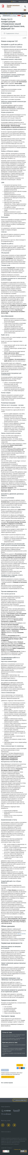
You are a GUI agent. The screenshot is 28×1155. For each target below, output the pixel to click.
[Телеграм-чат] (14, 1125)
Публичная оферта (23, 1)
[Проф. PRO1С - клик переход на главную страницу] (3, 6)
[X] (22, 1068)
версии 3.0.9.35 (21, 933)
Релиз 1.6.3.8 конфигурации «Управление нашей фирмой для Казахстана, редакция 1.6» (13, 1039)
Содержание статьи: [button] (12, 33)
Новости (5, 1070)
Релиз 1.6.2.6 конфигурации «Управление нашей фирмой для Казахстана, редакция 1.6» (13, 1035)
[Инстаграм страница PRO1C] (3, 1125)
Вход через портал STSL (7, 1077)
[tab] (14, 33)
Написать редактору (20, 1100)
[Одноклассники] (20, 1068)
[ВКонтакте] (18, 1068)
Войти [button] (13, 1)
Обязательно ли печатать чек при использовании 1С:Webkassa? (13, 1045)
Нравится (19, 1065)
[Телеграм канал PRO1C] (9, 1125)
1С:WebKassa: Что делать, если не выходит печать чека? (13, 1054)
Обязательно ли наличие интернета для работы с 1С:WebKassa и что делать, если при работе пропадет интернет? (13, 1050)
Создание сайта (17, 1149)
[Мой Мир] (24, 1068)
